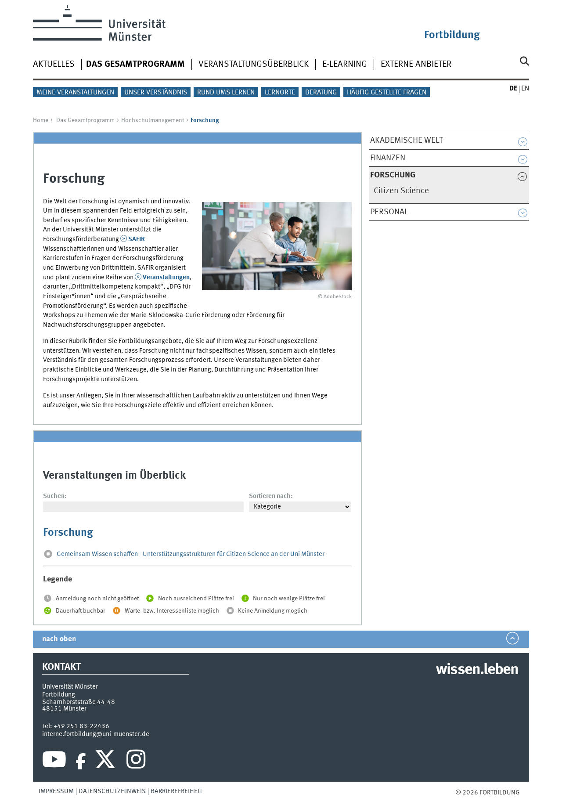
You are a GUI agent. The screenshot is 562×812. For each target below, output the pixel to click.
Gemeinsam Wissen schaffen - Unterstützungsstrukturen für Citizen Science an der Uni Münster (190, 554)
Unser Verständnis (155, 92)
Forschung (68, 532)
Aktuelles (54, 64)
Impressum (56, 791)
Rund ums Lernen (226, 92)
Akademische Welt (406, 140)
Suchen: (55, 496)
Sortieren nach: (271, 496)
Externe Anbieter (416, 64)
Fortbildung (452, 35)
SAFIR (136, 239)
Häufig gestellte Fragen (386, 92)
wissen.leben (477, 670)
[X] (106, 761)
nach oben (59, 639)
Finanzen (387, 158)
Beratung (321, 92)
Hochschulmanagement (152, 120)
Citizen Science (401, 191)
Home (40, 120)
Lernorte (280, 92)
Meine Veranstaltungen (75, 92)
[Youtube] (54, 761)
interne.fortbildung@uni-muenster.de (95, 734)
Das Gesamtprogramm (85, 120)
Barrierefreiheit (176, 791)
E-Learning (344, 64)
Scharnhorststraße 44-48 (78, 702)
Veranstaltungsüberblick (253, 64)
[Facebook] (81, 761)
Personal (389, 212)
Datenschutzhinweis (112, 791)
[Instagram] (135, 761)
